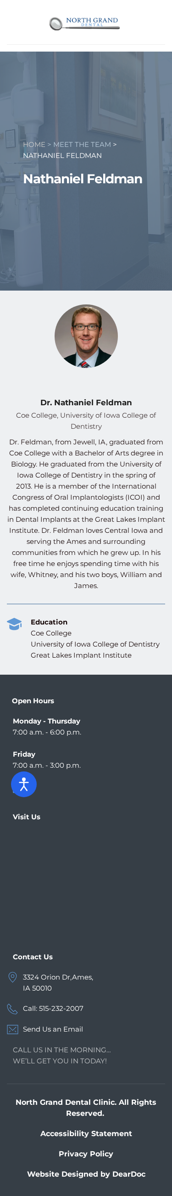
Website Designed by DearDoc (86, 1174)
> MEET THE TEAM (79, 144)
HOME (34, 144)
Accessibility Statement (86, 1133)
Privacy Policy (86, 1153)
